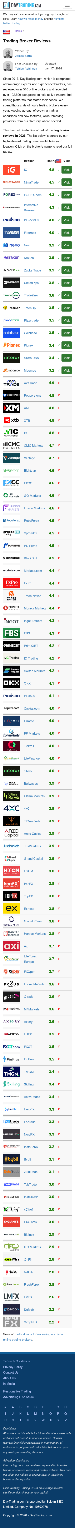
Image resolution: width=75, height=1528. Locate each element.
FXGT (28, 1046)
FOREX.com (33, 194)
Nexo (27, 245)
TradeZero (31, 295)
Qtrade (28, 996)
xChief (28, 1209)
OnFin (28, 1259)
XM (26, 408)
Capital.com (32, 708)
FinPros (29, 1059)
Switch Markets (34, 670)
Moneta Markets (35, 608)
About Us (9, 1378)
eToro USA (31, 357)
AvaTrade (30, 383)
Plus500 (29, 695)
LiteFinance (32, 758)
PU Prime (30, 545)
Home (18, 30)
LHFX (28, 1034)
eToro (28, 771)
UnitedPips (31, 282)
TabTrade (30, 1184)
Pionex (28, 345)
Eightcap (30, 470)
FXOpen (29, 971)
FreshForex (32, 1284)
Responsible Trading (17, 1391)
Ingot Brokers (33, 620)
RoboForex (31, 520)
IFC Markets (32, 1247)
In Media (9, 1383)
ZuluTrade (31, 1171)
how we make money (30, 19)
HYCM (28, 871)
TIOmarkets (32, 821)
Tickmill (29, 746)
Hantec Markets (35, 933)
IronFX (28, 883)
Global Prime (33, 921)
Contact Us (11, 1372)
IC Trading (31, 658)
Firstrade (30, 232)
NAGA (28, 1272)
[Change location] (7, 32)
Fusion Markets (34, 508)
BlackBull (30, 558)
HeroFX (29, 1109)
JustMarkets (32, 846)
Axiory (28, 1021)
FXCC (28, 483)
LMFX (28, 1297)
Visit (67, 169)
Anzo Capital (32, 833)
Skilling (29, 1084)
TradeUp (30, 308)
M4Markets (32, 1009)
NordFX (29, 1134)
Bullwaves (31, 783)
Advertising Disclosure (18, 1397)
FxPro (28, 583)
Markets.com (33, 570)
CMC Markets (33, 445)
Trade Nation (32, 595)
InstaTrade (31, 1197)
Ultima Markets (34, 796)
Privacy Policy (13, 1366)
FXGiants (30, 1222)
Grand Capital (33, 858)
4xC (27, 808)
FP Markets (32, 733)
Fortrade (29, 1122)
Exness (29, 908)
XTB (27, 420)
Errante (29, 721)
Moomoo (30, 370)
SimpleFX (30, 1322)
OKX (27, 683)
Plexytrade (31, 320)
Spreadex (30, 533)
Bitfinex (29, 1234)
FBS (27, 633)
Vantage (29, 458)
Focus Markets (34, 984)
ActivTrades (32, 1096)
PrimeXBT (31, 645)
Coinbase (30, 333)
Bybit (27, 1159)
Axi (26, 946)
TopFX (28, 896)
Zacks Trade (32, 270)
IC (25, 433)
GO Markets (32, 495)
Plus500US (31, 220)
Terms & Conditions (16, 1361)
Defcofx (29, 1309)
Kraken (29, 257)
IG (25, 169)
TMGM (29, 1071)
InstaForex (31, 1146)
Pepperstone (32, 395)
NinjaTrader (32, 182)
